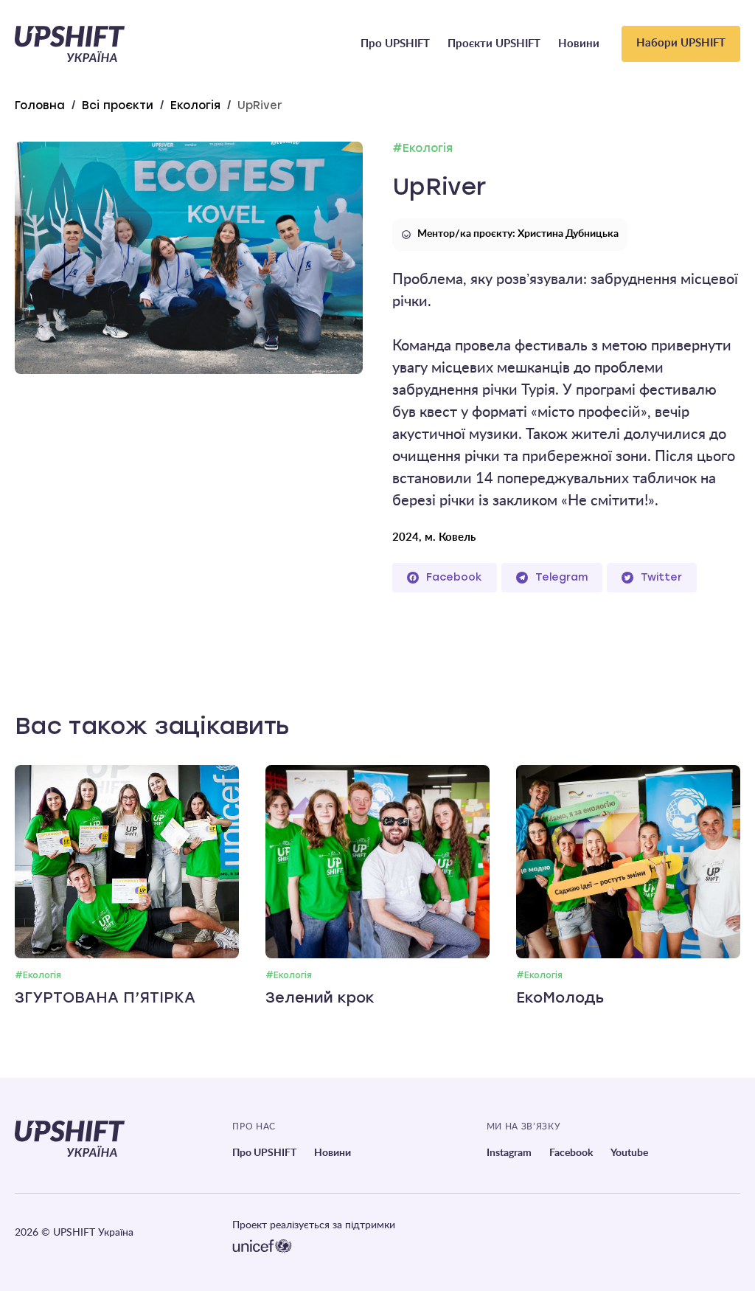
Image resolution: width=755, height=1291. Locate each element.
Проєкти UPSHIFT (494, 43)
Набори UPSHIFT (681, 43)
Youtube (629, 1153)
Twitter (661, 577)
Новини (578, 43)
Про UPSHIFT (395, 43)
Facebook (454, 577)
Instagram (509, 1153)
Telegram (561, 577)
